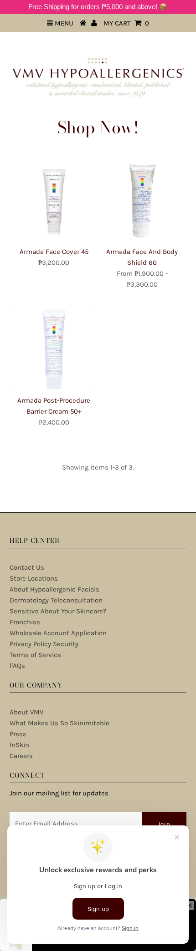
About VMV (26, 712)
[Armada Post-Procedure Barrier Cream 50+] (53, 349)
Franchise (25, 622)
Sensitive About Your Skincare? (58, 611)
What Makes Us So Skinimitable (59, 723)
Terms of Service (35, 655)
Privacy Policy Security (44, 644)
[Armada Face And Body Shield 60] (142, 200)
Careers (21, 756)
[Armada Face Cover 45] (53, 200)
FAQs (17, 666)
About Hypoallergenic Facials (54, 589)
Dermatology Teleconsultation (56, 600)
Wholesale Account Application (58, 633)
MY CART (126, 23)
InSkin (19, 745)
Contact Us (27, 567)
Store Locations (34, 578)
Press (18, 734)
